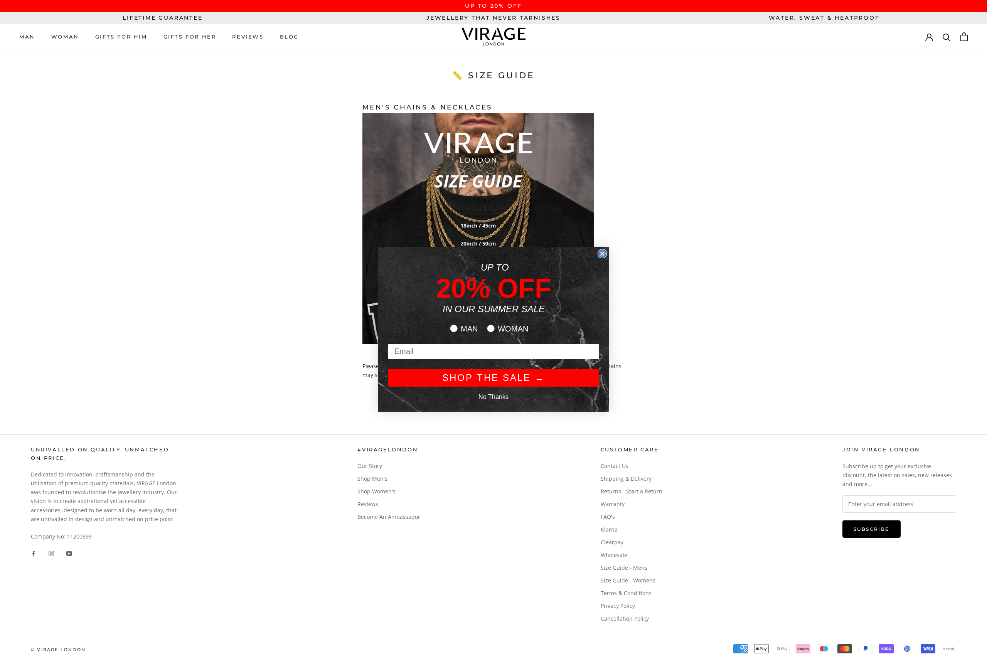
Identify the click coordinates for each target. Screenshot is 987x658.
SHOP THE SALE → (493, 377)
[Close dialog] (602, 253)
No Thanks (493, 397)
